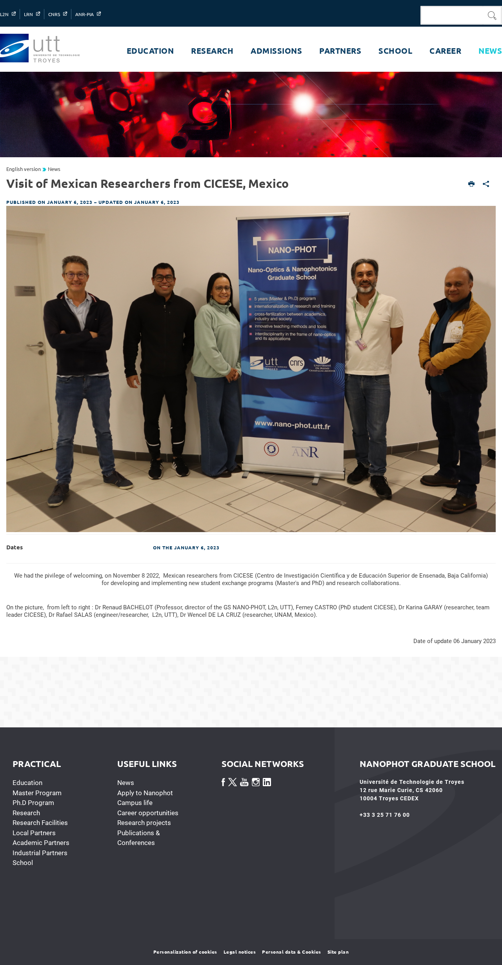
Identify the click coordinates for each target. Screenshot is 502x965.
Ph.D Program (33, 803)
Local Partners (34, 833)
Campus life (135, 803)
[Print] (471, 184)
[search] (451, 15)
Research (26, 813)
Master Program (37, 793)
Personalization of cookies (185, 952)
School (23, 863)
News (125, 783)
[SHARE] (486, 184)
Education (27, 783)
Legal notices (240, 952)
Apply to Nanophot (145, 793)
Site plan (338, 952)
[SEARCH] (492, 15)
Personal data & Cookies (291, 952)
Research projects (144, 823)
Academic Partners (41, 843)
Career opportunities (147, 813)
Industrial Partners (40, 853)
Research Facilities (40, 823)
